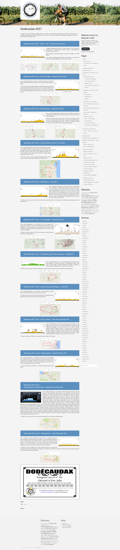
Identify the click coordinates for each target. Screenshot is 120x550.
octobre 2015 (85, 335)
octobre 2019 (85, 266)
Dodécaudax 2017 (88, 94)
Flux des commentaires (66, 526)
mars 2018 (84, 294)
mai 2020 (84, 259)
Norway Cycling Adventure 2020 (88, 128)
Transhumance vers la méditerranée (91, 125)
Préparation (83, 204)
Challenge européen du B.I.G (88, 68)
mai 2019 (84, 274)
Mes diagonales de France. (88, 76)
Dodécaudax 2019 (88, 96)
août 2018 (84, 290)
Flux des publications (66, 524)
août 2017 (84, 300)
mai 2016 (84, 320)
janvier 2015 (84, 354)
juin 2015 (84, 343)
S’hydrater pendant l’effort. (88, 180)
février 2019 (84, 281)
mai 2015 (84, 346)
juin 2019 (84, 272)
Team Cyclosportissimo (86, 210)
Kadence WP (39, 547)
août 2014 (84, 361)
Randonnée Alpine (87, 207)
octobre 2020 (85, 255)
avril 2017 (84, 307)
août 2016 (84, 315)
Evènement (95, 197)
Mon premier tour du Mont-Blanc (90, 101)
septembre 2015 (85, 337)
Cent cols (93, 192)
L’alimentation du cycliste (87, 178)
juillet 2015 (84, 341)
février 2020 (84, 261)
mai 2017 (84, 305)
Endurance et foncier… (88, 158)
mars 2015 (84, 350)
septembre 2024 (85, 231)
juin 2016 (84, 318)
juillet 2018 (84, 292)
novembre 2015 (85, 333)
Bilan (48, 523)
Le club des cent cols (86, 61)
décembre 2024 (85, 229)
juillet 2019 (84, 270)
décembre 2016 (85, 311)
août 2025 (84, 225)
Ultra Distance (90, 213)
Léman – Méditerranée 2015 (89, 146)
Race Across (88, 204)
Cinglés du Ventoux (85, 194)
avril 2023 (84, 240)
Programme (93, 202)
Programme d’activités (86, 70)
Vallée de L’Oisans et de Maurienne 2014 (90, 138)
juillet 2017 (84, 302)
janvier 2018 (84, 298)
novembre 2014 (85, 356)
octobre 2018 (85, 285)
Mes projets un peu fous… (88, 116)
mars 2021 (84, 253)
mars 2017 (84, 309)
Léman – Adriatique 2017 (88, 144)
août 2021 (84, 249)
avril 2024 (84, 236)
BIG (41, 523)
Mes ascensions (89, 201)
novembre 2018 (85, 283)
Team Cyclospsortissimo (96, 210)
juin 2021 (84, 251)
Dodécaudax (89, 197)
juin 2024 (84, 233)
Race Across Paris (88, 205)
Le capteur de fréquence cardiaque (90, 166)
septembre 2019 (85, 268)
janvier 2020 (84, 264)
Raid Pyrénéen (95, 206)
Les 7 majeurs (92, 199)
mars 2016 (84, 324)
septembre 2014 (85, 359)
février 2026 (84, 223)
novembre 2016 (85, 313)
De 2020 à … (87, 98)
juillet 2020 (84, 257)
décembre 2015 (85, 330)
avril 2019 (84, 277)
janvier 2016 (84, 328)
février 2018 (84, 296)
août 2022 (84, 242)
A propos (84, 59)
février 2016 (84, 326)
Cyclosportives (87, 196)
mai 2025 (84, 227)
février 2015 (84, 352)
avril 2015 (84, 348)
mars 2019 (84, 279)
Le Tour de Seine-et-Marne (90, 123)
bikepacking (85, 192)
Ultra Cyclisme (85, 212)
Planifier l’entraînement (88, 151)
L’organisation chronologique (90, 78)
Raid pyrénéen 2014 (86, 135)
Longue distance (87, 201)
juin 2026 (84, 221)
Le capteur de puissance (88, 168)
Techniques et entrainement (87, 149)
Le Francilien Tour (88, 120)
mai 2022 (84, 244)
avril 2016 (84, 322)
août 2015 (84, 339)
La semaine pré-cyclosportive (89, 164)
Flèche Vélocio (86, 199)
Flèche (82, 199)
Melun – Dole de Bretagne (90, 118)
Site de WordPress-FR (66, 527)
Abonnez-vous (85, 48)
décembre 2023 (85, 238)
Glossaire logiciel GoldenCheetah (90, 175)
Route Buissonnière (54, 539)
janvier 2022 (84, 246)
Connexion (64, 523)
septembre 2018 (85, 287)
